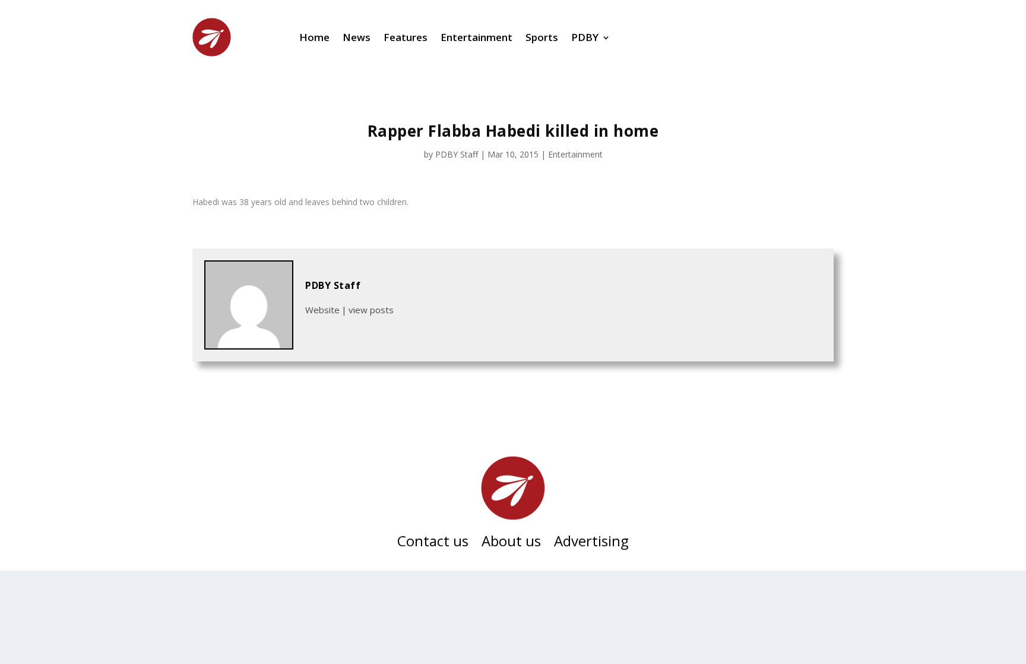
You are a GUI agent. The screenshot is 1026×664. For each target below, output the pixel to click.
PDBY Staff (456, 154)
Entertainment (476, 37)
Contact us (432, 543)
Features (406, 37)
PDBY (584, 37)
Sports (541, 37)
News (356, 37)
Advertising (591, 543)
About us (511, 543)
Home (314, 37)
